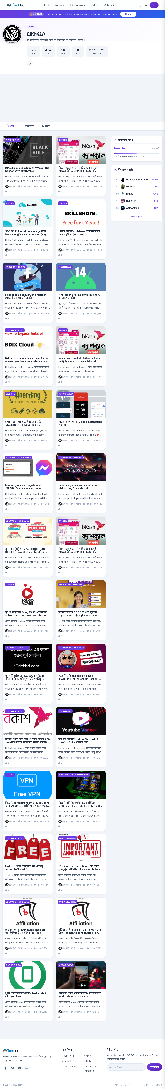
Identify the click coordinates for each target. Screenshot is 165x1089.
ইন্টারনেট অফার (77, 5)
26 (37, 504)
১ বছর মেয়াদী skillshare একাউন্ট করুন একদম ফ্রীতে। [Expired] (79, 233)
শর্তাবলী (132, 1085)
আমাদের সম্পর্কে (69, 1055)
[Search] (139, 5)
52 (37, 377)
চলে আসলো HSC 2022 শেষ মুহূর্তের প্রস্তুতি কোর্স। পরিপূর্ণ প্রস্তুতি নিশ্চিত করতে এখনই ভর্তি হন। (78, 615)
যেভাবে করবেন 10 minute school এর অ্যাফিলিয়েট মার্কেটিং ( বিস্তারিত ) (25, 931)
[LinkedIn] (27, 1068)
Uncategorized (14, 330)
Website (10, 394)
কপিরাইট (159, 1085)
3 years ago (26, 186)
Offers (63, 140)
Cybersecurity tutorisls (74, 774)
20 (91, 250)
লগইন (154, 5)
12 (91, 758)
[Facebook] (5, 1068)
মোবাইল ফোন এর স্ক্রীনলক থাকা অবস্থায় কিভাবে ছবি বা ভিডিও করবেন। (79, 995)
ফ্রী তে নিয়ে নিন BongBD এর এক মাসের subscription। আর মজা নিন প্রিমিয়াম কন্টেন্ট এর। (26, 615)
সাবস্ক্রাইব (154, 1067)
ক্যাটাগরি (87, 1061)
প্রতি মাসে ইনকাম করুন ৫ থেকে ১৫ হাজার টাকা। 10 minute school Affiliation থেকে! (79, 932)
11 (90, 440)
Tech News (65, 267)
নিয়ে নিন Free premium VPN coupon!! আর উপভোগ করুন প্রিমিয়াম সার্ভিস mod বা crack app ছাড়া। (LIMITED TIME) (27, 806)
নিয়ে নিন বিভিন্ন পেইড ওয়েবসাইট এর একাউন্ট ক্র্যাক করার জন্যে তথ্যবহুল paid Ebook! (79, 806)
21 (91, 821)
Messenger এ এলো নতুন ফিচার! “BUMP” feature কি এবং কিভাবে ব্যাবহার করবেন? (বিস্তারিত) (23, 488)
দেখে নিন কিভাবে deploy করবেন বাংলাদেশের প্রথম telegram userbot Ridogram (78, 679)
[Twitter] (12, 1068)
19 (37, 250)
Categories (110, 5)
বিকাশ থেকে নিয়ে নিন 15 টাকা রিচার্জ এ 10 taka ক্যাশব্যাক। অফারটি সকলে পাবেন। (27, 741)
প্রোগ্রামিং (94, 5)
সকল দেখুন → (136, 216)
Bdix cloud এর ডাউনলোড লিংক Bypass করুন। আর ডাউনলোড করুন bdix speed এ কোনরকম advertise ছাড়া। (27, 361)
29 (37, 313)
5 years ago (26, 948)
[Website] (30, 63)
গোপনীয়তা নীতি (120, 1085)
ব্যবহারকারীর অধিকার (145, 1085)
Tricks (10, 203)
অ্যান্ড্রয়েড (59, 5)
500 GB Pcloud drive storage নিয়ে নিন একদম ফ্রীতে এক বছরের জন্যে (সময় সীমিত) (26, 234)
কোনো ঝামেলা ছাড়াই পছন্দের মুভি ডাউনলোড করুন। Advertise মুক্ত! (23, 423)
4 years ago (79, 186)
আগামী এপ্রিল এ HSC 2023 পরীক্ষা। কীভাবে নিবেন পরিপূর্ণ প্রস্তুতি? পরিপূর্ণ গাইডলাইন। (24, 679)
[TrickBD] (30, 1050)
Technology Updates (18, 457)
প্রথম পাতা (46, 5)
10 (37, 758)
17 (91, 186)
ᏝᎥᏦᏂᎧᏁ (12, 186)
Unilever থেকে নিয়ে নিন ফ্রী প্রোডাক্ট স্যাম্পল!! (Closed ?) (24, 868)
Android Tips (13, 965)
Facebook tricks (15, 267)
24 (91, 504)
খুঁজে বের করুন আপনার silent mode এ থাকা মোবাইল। (25, 995)
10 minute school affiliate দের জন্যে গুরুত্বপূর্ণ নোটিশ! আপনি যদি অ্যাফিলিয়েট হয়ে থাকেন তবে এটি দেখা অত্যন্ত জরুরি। (80, 869)
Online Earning (67, 838)
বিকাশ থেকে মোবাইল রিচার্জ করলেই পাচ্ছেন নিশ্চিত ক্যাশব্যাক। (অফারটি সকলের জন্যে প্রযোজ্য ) (77, 171)
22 (37, 440)
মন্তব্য (47, 126)
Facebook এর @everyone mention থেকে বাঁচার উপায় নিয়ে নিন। (26, 296)
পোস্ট (11, 126)
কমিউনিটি (29, 126)
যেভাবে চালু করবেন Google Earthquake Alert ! (80, 423)
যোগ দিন (127, 14)
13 (37, 567)
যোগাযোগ (87, 1055)
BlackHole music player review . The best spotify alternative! (27, 169)
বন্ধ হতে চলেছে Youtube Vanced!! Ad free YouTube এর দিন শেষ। (79, 741)
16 (91, 313)
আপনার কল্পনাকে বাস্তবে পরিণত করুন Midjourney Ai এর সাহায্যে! (77, 487)
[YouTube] (20, 1068)
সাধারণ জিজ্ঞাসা (69, 1066)
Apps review (13, 140)
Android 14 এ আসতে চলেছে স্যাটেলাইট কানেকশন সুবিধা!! (79, 296)
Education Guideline (17, 521)
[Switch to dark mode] (146, 5)
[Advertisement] (82, 98)
